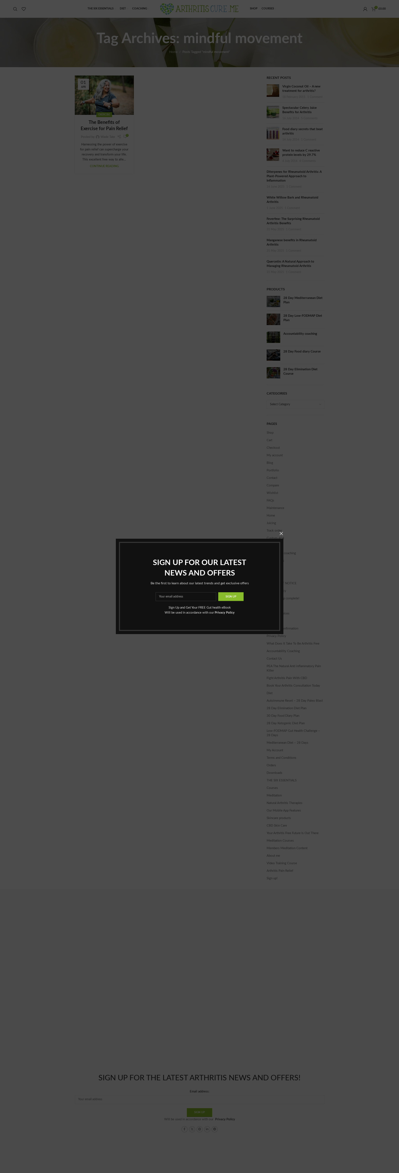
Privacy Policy (225, 612)
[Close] (281, 533)
